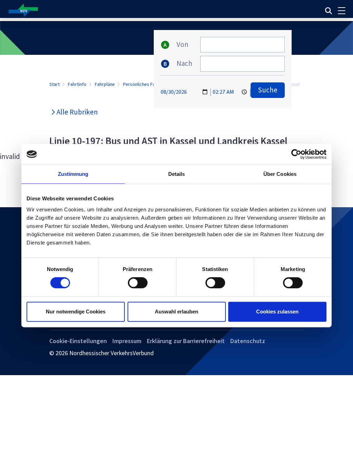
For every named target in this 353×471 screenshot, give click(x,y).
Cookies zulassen (277, 311)
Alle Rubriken (77, 112)
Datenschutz (247, 341)
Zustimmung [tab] (73, 174)
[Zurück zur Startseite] (116, 10)
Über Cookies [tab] (279, 174)
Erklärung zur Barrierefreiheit (186, 341)
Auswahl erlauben (176, 311)
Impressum (126, 341)
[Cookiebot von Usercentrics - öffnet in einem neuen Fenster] (296, 154)
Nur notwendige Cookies (75, 311)
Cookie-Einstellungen (78, 341)
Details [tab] (176, 174)
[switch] (138, 282)
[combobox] (242, 44)
